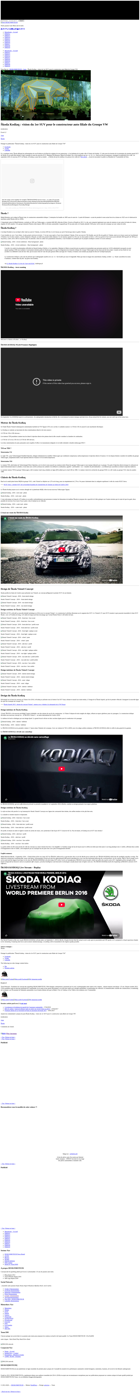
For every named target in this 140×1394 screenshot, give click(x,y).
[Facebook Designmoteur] (22, 29)
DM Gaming (8, 1263)
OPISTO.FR (73, 1154)
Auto (24, 69)
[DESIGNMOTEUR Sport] (6, 29)
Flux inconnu (11, 1034)
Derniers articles (9, 968)
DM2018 (7, 46)
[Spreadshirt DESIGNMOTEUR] (17, 29)
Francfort (7, 1322)
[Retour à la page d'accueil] (9, 22)
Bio (6, 966)
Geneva (7, 1315)
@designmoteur (12, 1289)
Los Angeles (8, 1325)
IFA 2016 (83, 157)
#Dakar (7, 1310)
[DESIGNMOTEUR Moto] (4, 29)
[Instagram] (35, 979)
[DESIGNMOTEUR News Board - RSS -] (19, 29)
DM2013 (7, 35)
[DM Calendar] (16, 29)
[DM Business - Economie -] (8, 29)
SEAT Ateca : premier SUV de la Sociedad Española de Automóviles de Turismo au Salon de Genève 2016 (36, 484)
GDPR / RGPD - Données (13, 1356)
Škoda (3, 139)
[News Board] (14, 29)
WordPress (33, 1385)
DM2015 (7, 39)
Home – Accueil (9, 1351)
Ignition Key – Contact (11, 1353)
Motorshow (8, 1308)
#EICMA (7, 1328)
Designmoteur (12, 1290)
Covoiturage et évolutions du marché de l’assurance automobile (24, 1007)
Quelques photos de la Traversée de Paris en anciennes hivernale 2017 (26, 1010)
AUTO (7, 1256)
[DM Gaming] (10, 29)
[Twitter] (7, 979)
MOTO (7, 1257)
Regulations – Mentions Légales (14, 1355)
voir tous (23, 1003)
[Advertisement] (15, 1073)
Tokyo (6, 1327)
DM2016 (7, 40)
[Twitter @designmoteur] (21, 29)
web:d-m (46, 1385)
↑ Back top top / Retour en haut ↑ (11, 1391)
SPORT (7, 1259)
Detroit (7, 1313)
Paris (6, 1323)
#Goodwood (8, 1320)
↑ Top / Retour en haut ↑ (8, 1037)
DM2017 (7, 44)
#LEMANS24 (9, 1318)
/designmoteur (12, 1301)
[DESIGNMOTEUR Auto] (1, 29)
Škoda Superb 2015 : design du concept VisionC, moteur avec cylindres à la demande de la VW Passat (34, 704)
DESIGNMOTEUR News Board (15, 1254)
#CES (6, 1311)
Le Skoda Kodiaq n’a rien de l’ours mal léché (20, 263)
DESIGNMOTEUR (15, 69)
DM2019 (7, 47)
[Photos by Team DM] (12, 29)
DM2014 (7, 37)
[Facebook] (20, 979)
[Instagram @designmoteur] (24, 29)
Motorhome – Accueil (11, 32)
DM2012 (7, 34)
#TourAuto (8, 1316)
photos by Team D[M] (11, 1264)
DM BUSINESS (10, 1261)
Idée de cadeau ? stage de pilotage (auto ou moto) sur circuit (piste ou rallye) (27, 1009)
